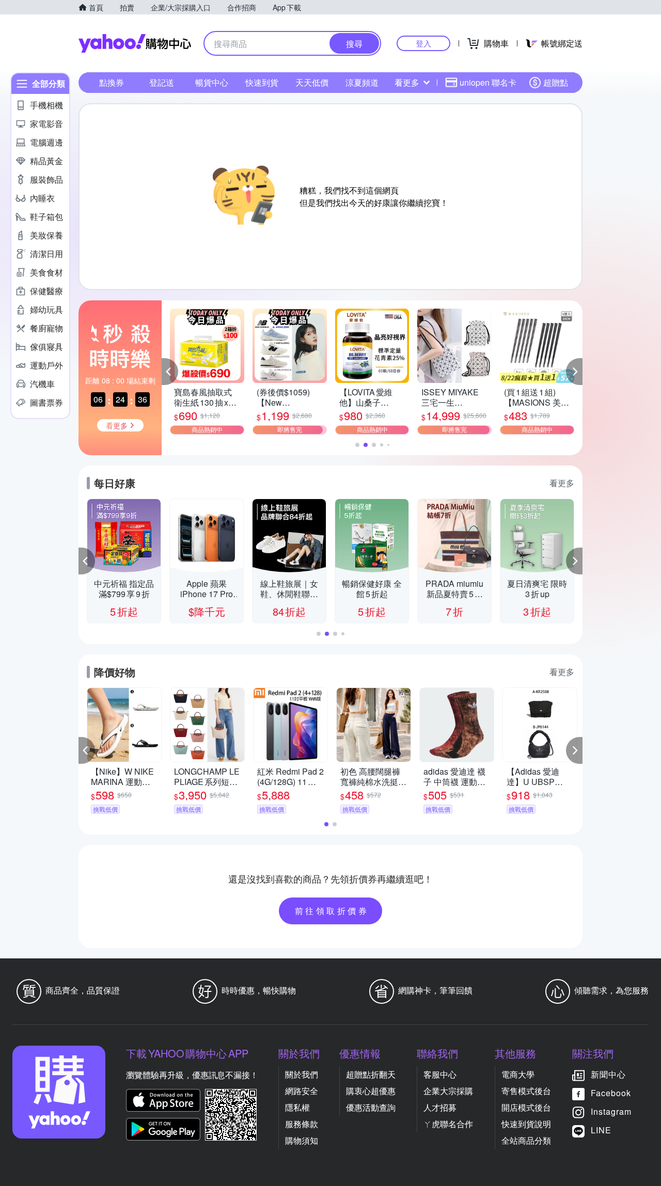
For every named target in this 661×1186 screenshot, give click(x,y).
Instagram (611, 1111)
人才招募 (440, 1107)
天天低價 (311, 82)
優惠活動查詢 (371, 1107)
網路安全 (301, 1091)
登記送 (161, 82)
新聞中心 (608, 1074)
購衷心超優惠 (371, 1091)
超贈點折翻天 (371, 1074)
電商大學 (517, 1074)
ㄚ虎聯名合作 (448, 1124)
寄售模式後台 (526, 1091)
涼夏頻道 (362, 82)
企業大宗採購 (448, 1091)
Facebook (611, 1093)
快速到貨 (261, 82)
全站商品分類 (526, 1140)
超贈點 (555, 82)
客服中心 (440, 1074)
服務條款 (301, 1124)
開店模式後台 (526, 1107)
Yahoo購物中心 (134, 43)
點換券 (111, 82)
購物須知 (301, 1140)
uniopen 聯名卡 (488, 82)
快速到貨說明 (526, 1124)
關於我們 (301, 1074)
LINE (601, 1130)
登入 (423, 43)
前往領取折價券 (332, 911)
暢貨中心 (211, 82)
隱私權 (297, 1107)
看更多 (407, 82)
